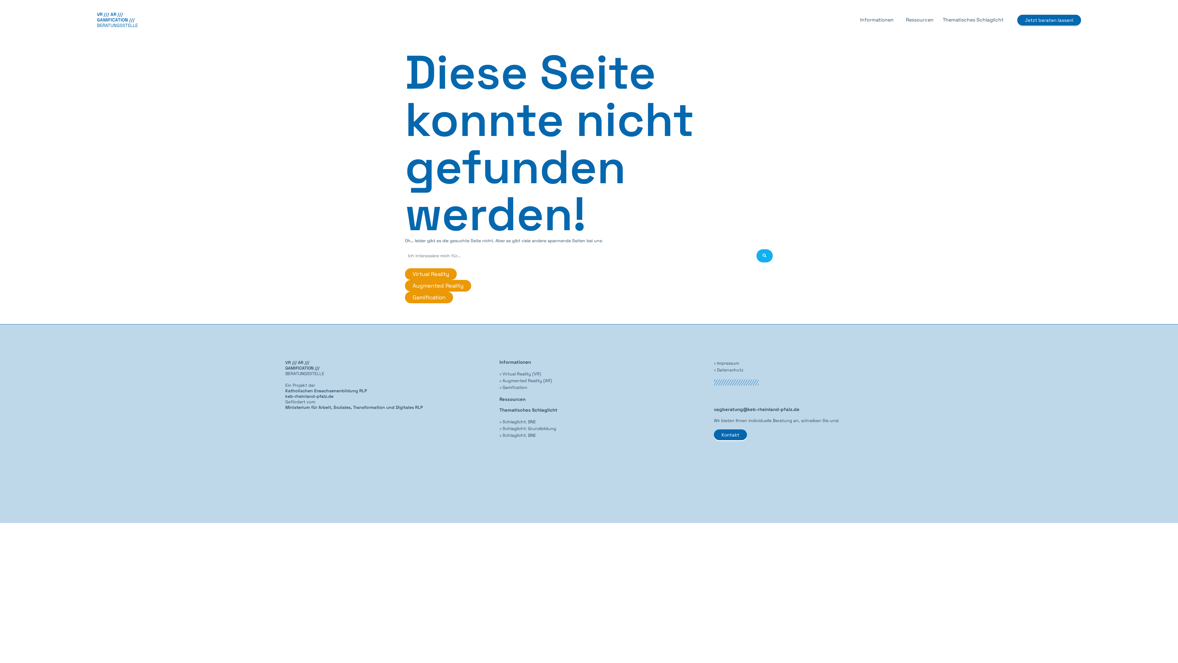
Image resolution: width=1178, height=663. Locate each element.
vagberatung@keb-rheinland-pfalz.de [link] (756, 409)
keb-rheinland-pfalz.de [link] (309, 396)
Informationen (877, 20)
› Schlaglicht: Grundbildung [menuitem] (527, 428)
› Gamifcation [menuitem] (513, 387)
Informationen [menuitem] (515, 362)
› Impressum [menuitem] (726, 363)
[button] (878, 20)
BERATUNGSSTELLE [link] (117, 19)
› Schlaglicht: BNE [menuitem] (517, 422)
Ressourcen (920, 20)
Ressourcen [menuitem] (512, 399)
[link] (354, 407)
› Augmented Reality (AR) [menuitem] (525, 380)
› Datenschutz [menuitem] (728, 370)
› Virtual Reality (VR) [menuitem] (520, 374)
